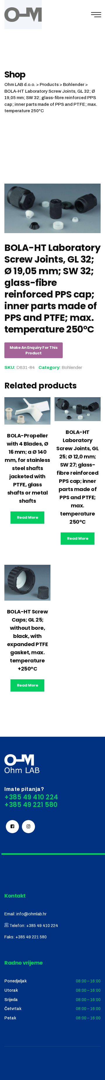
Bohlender (72, 367)
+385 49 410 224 (42, 926)
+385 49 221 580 (31, 937)
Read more (27, 517)
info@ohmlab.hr (31, 914)
